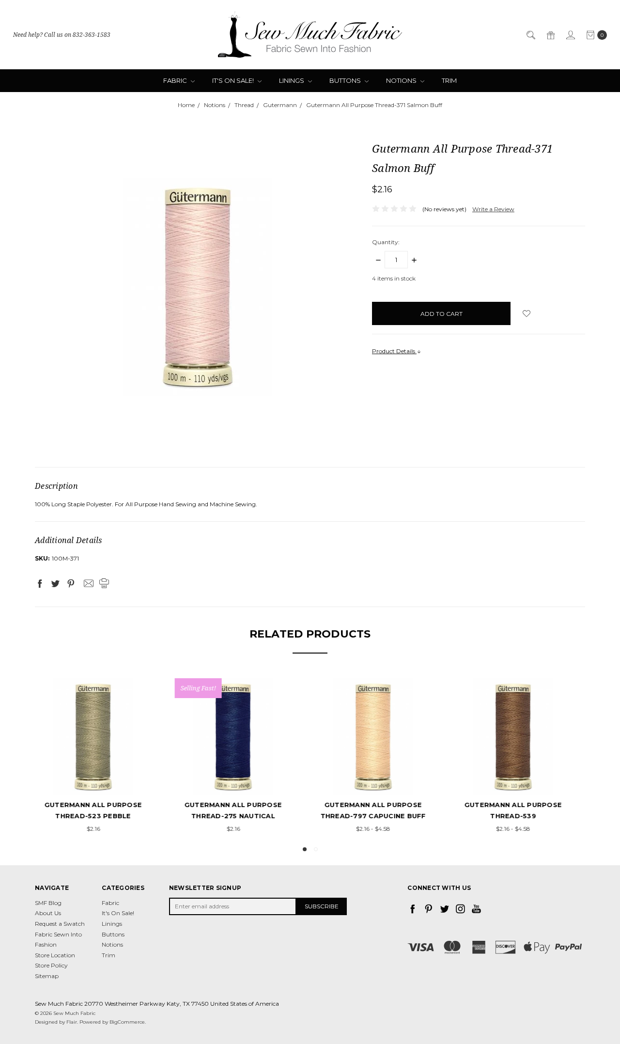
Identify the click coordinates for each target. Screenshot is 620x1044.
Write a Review (493, 209)
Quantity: (386, 242)
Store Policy (51, 965)
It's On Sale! (233, 80)
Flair (71, 1022)
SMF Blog (48, 902)
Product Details (394, 351)
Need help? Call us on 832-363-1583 (61, 35)
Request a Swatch (60, 923)
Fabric (175, 80)
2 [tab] (316, 849)
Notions (402, 80)
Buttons (345, 80)
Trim (449, 80)
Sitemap (47, 976)
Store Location (55, 955)
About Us (48, 913)
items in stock (394, 278)
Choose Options (100, 777)
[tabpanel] (100, 756)
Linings (292, 80)
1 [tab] (305, 849)
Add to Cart (380, 777)
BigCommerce (127, 1022)
